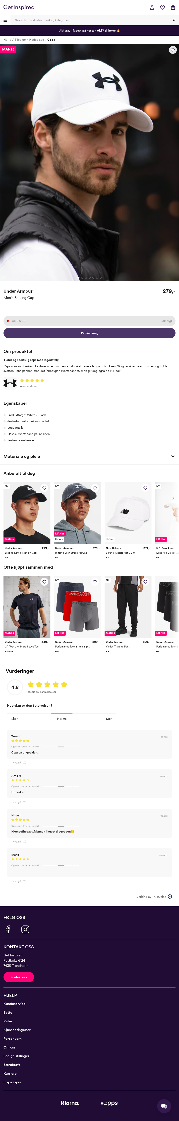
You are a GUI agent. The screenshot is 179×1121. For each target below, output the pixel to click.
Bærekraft (11, 1065)
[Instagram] (25, 929)
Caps (51, 39)
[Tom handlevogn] (173, 7)
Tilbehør (20, 39)
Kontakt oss (18, 977)
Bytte (7, 1012)
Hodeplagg (36, 39)
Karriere (10, 1073)
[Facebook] (7, 929)
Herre (7, 39)
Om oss (9, 1047)
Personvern (12, 1039)
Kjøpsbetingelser (17, 1030)
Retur (7, 1021)
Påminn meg (89, 333)
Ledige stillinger (16, 1056)
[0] (162, 7)
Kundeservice (14, 1004)
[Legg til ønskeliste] (173, 50)
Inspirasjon (12, 1082)
